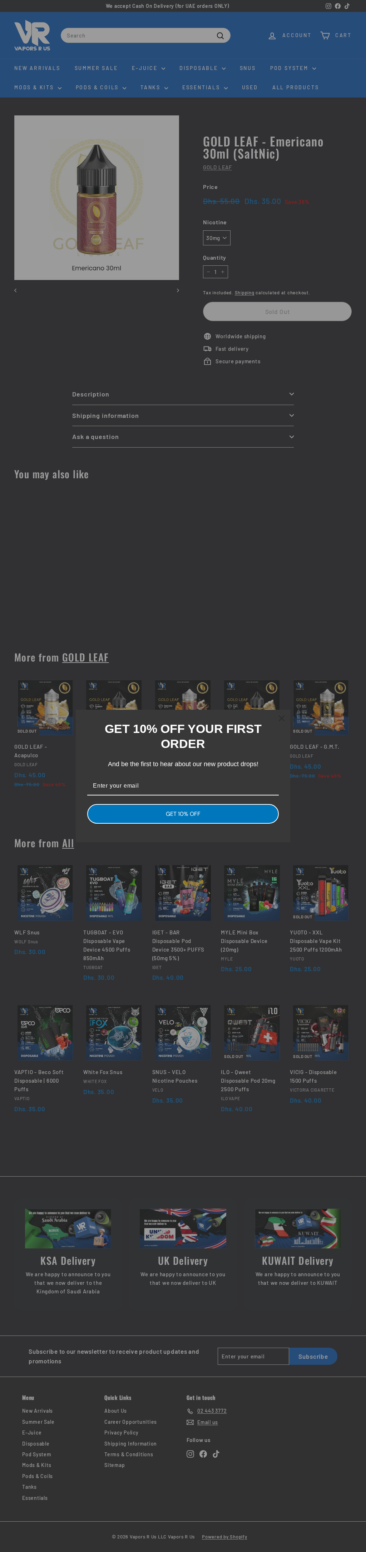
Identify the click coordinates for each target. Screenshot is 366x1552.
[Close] (281, 718)
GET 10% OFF (183, 814)
